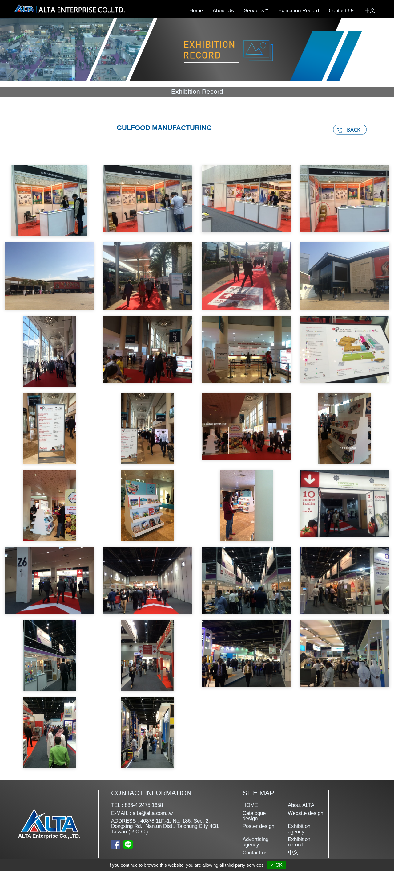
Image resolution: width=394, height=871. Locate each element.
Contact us (255, 852)
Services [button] (254, 10)
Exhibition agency (299, 829)
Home (196, 10)
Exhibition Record (298, 10)
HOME (250, 805)
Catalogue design (254, 816)
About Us (223, 10)
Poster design (258, 826)
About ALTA (301, 805)
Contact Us (342, 10)
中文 (369, 10)
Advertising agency (255, 842)
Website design (305, 813)
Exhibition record (299, 842)
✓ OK (276, 865)
